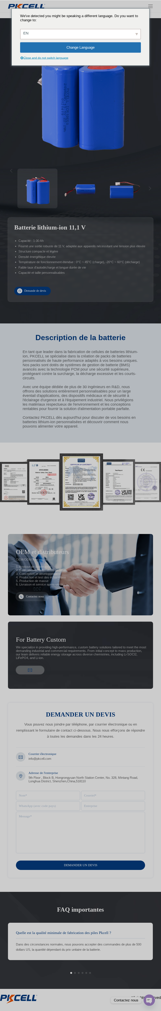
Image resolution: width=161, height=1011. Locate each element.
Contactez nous (35, 596)
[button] (71, 973)
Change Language (80, 47)
